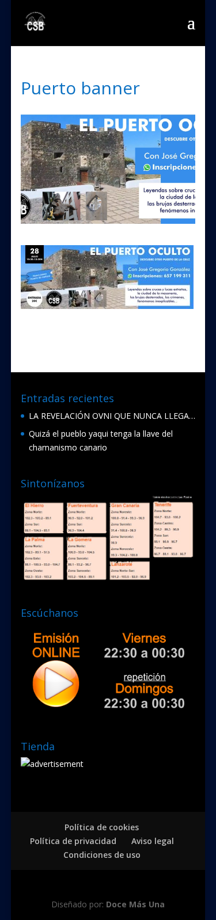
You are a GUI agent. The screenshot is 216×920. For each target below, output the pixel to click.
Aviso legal (152, 840)
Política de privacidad (73, 840)
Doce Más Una (135, 904)
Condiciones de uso (102, 854)
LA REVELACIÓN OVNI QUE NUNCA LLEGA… (112, 415)
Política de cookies (102, 827)
